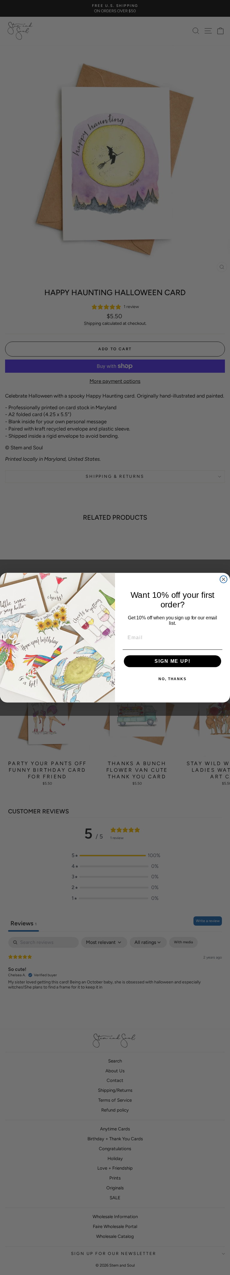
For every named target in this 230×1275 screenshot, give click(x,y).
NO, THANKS (172, 679)
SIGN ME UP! (172, 661)
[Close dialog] (223, 579)
